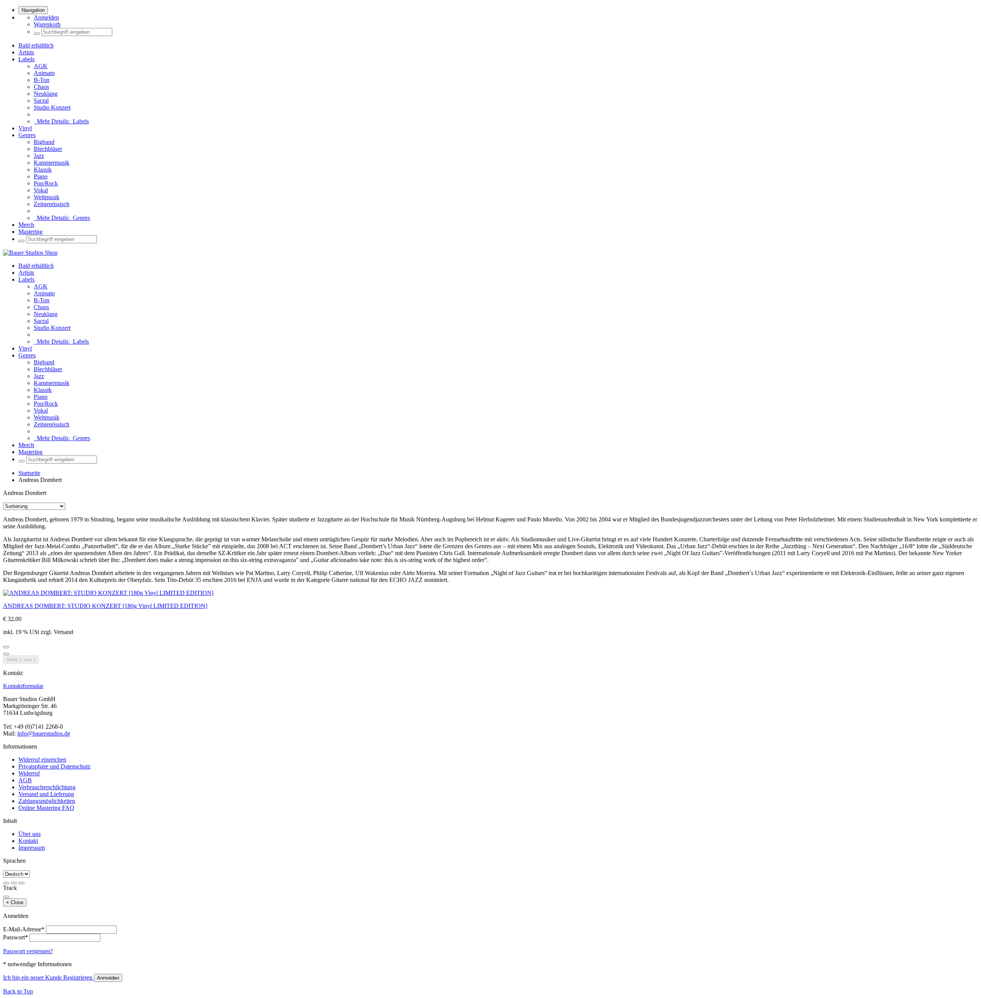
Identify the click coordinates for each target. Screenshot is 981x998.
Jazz (39, 155)
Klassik (43, 169)
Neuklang (45, 93)
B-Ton (41, 80)
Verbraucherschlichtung (46, 787)
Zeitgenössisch (51, 204)
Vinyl (25, 128)
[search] (37, 34)
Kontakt (28, 840)
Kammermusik (51, 162)
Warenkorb (47, 24)
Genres (27, 135)
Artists (26, 52)
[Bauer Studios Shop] (30, 252)
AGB (25, 780)
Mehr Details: (61, 121)
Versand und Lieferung (46, 794)
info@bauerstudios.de (43, 733)
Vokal (41, 190)
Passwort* (15, 937)
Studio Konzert (52, 107)
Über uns (29, 834)
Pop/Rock (46, 183)
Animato (44, 73)
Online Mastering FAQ (46, 808)
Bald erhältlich (36, 45)
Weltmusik (46, 197)
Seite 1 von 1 (21, 659)
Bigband (44, 142)
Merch (26, 224)
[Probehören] (6, 647)
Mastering (30, 231)
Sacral (41, 100)
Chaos (41, 87)
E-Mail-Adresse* (23, 929)
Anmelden (46, 17)
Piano (41, 176)
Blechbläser (48, 149)
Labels (26, 59)
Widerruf (29, 773)
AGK (41, 66)
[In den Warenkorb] (6, 654)
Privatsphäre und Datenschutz (54, 766)
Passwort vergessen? (28, 951)
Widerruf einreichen (42, 759)
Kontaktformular (23, 686)
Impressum (31, 847)
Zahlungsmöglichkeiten (46, 801)
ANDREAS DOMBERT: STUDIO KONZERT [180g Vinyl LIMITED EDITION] (105, 606)
